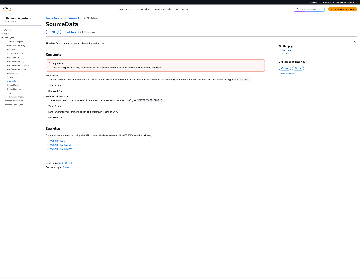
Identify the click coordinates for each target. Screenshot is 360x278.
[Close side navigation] (38, 18)
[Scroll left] (117, 9)
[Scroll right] (190, 9)
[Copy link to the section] (43, 54)
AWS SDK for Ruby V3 (61, 149)
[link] (93, 17)
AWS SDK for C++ (59, 140)
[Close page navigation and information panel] (355, 41)
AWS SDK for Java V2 (61, 145)
